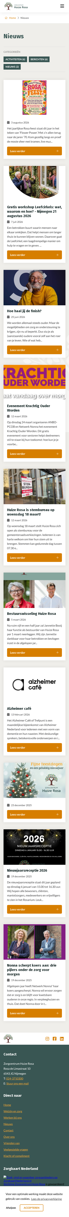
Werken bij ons (13, 1117)
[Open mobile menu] (62, 6)
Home (12, 17)
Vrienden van (12, 1143)
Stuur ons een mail (17, 1083)
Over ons (9, 1136)
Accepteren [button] (31, 1207)
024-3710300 (14, 1078)
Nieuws (8, 1124)
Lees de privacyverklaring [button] (46, 1199)
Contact (8, 1130)
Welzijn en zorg (13, 1111)
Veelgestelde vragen (16, 1149)
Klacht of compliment (17, 1155)
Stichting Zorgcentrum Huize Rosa (24, 1184)
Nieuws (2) (12, 66)
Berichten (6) (39, 59)
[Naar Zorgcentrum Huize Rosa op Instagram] (47, 1039)
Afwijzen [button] (11, 1207)
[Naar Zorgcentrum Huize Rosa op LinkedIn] (61, 1039)
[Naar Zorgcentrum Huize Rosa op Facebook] (54, 1039)
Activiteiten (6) (15, 59)
